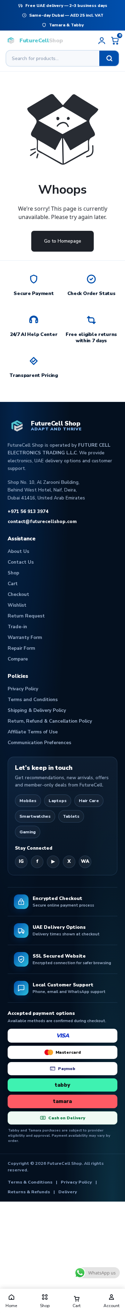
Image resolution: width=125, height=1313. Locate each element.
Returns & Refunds (29, 1192)
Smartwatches (35, 816)
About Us (18, 551)
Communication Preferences (39, 742)
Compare (18, 659)
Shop (13, 573)
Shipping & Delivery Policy (37, 710)
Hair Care (89, 800)
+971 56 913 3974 (28, 511)
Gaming (27, 832)
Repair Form (21, 648)
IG (21, 861)
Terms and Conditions (33, 699)
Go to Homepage (62, 241)
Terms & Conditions (30, 1182)
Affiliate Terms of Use (33, 732)
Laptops (58, 800)
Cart (13, 583)
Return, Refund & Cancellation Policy (50, 721)
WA (85, 861)
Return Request (26, 616)
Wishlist (17, 605)
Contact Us (21, 562)
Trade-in (17, 626)
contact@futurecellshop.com (42, 521)
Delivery (67, 1192)
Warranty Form (25, 637)
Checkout (18, 594)
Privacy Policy (23, 688)
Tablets (71, 816)
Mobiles (27, 800)
